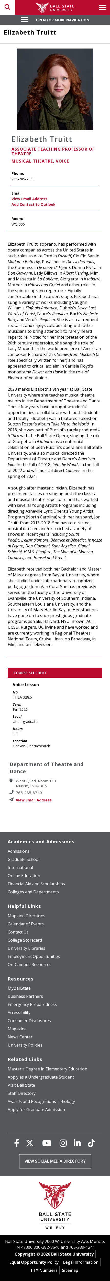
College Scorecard (25, 940)
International (20, 867)
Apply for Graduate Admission (36, 1109)
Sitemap (70, 1270)
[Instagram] (63, 1142)
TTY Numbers (44, 1270)
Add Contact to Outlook (34, 204)
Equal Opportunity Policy (34, 1262)
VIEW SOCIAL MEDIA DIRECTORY (55, 1161)
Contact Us (18, 932)
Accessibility (19, 1012)
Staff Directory (22, 1093)
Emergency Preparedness (32, 1004)
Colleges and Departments (33, 892)
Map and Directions (26, 916)
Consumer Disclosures (29, 1020)
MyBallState (19, 988)
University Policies (25, 1045)
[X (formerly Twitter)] (30, 1142)
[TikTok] (91, 1142)
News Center (20, 1037)
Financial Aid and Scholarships (36, 884)
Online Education (24, 875)
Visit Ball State (21, 1085)
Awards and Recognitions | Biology (41, 1101)
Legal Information (80, 1262)
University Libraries (26, 948)
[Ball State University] (55, 1206)
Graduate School (23, 859)
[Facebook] (16, 1142)
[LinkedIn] (77, 1142)
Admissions (18, 851)
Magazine (17, 1029)
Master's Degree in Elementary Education (47, 1069)
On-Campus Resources (29, 964)
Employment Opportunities (34, 956)
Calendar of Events (26, 924)
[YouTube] (46, 1142)
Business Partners (25, 996)
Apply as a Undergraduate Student (41, 1077)
